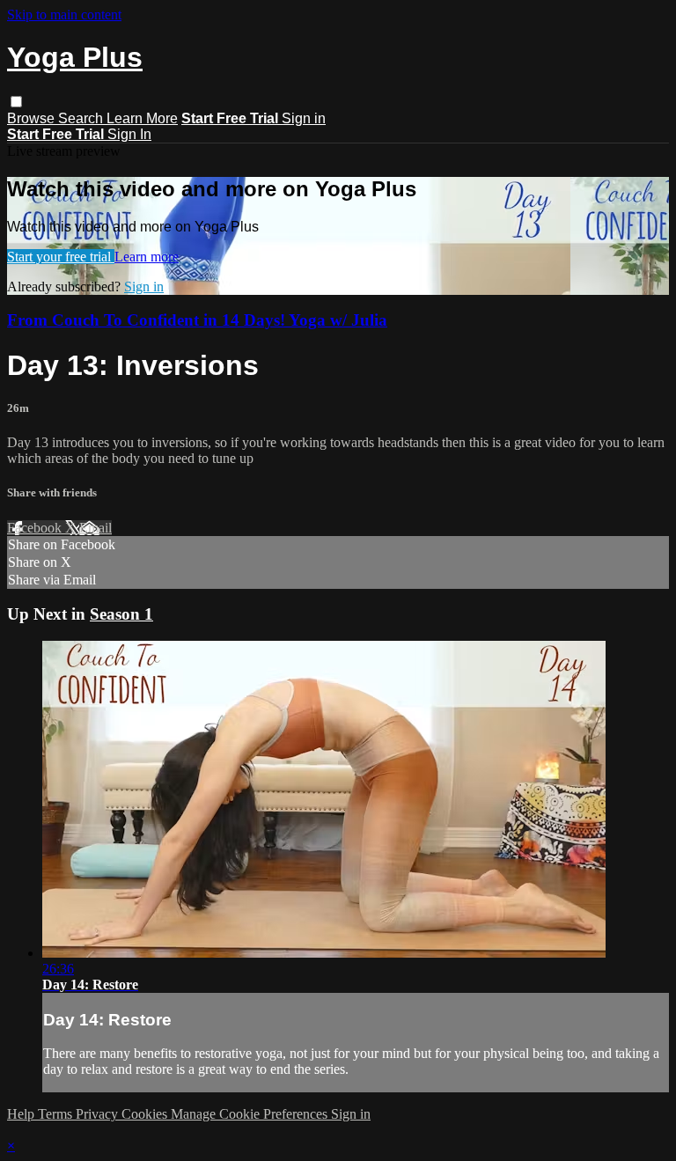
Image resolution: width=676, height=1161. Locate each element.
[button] (16, 101)
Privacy (98, 1113)
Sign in (304, 118)
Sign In (129, 134)
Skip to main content (64, 14)
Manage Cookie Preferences (251, 1113)
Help (22, 1113)
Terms (57, 1113)
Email (95, 527)
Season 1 (121, 614)
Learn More (142, 118)
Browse (32, 118)
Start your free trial (60, 256)
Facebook (36, 527)
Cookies (146, 1113)
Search (82, 118)
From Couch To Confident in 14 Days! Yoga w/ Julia (197, 320)
